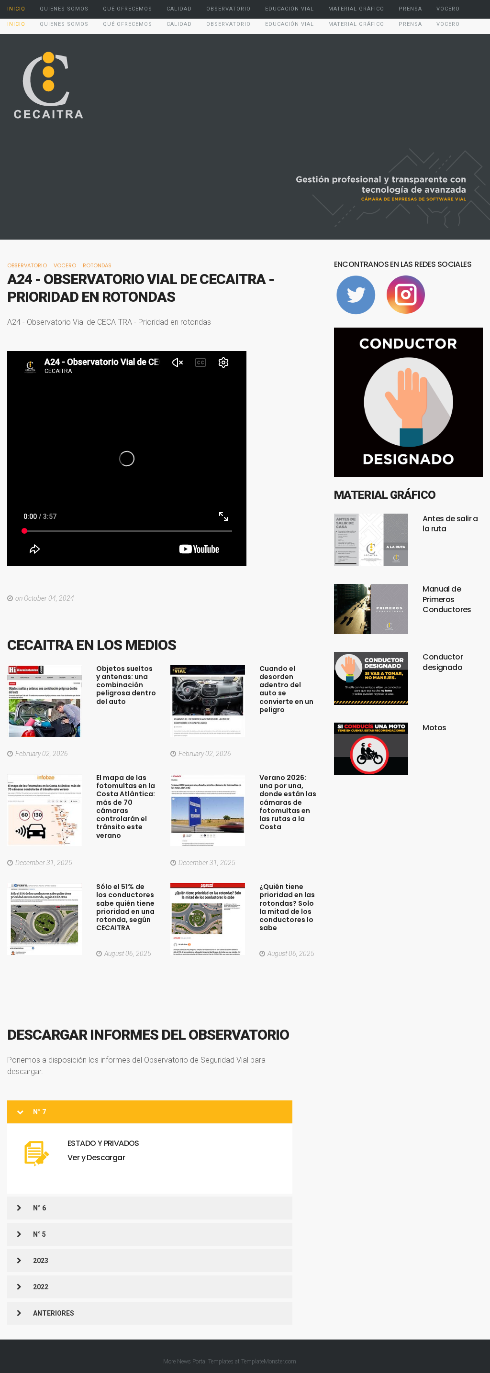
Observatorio (27, 265)
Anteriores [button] (53, 1313)
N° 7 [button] (39, 1112)
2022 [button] (40, 1287)
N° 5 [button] (39, 1234)
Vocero (65, 265)
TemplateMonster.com (268, 1361)
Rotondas (97, 265)
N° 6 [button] (39, 1208)
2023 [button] (40, 1260)
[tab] (149, 1112)
